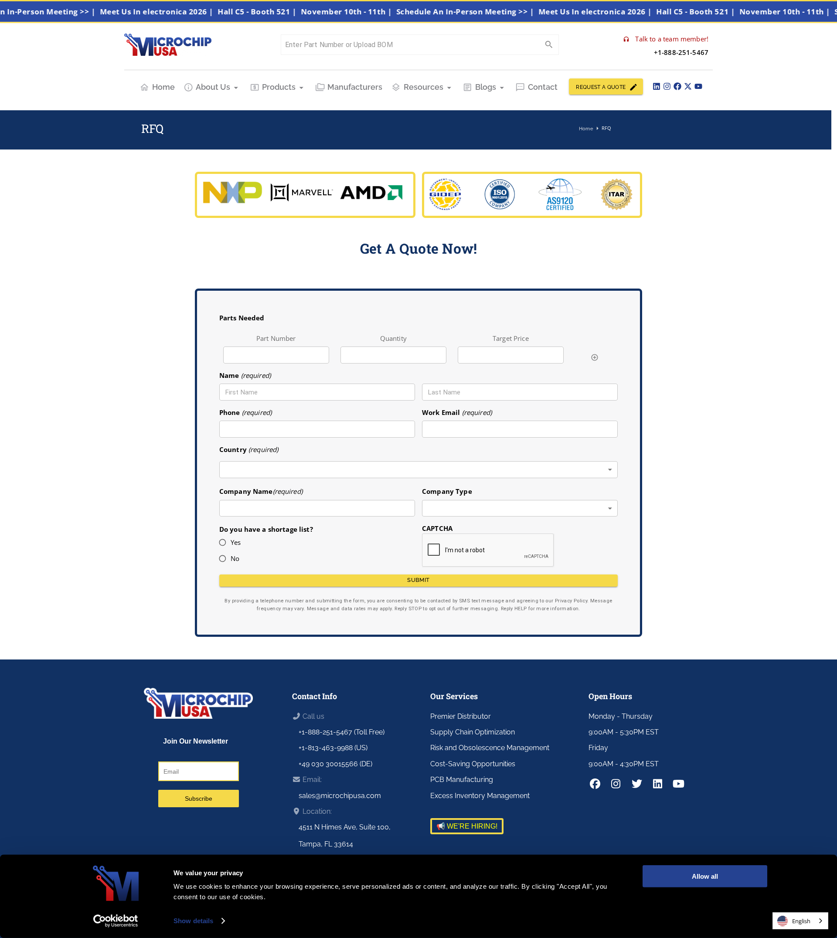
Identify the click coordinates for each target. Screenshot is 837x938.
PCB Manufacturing (461, 779)
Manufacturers (354, 87)
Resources (423, 87)
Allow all (705, 876)
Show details (193, 920)
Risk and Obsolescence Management (489, 748)
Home (163, 87)
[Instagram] (667, 86)
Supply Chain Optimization (472, 732)
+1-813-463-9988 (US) (333, 748)
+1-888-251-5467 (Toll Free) (341, 732)
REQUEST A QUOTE (601, 87)
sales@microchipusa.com (340, 796)
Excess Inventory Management (480, 796)
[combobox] (418, 469)
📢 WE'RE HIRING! (466, 826)
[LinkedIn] (656, 86)
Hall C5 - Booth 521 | (270, 12)
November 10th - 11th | (359, 12)
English (801, 921)
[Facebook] (677, 86)
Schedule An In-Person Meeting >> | (479, 12)
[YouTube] (698, 86)
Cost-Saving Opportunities (472, 764)
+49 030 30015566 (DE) (335, 764)
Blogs (485, 87)
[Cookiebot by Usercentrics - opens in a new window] (116, 921)
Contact (543, 87)
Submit (418, 580)
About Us (213, 87)
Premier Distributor (460, 716)
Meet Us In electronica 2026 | (170, 12)
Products (279, 87)
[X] (688, 86)
